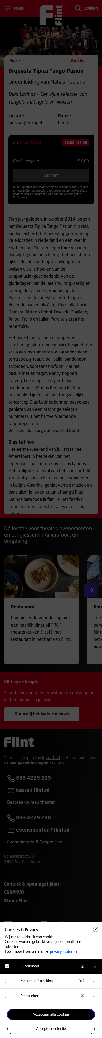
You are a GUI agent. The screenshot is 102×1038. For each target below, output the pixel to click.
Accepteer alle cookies (51, 1014)
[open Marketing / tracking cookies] (94, 982)
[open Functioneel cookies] (94, 967)
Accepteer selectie (51, 1028)
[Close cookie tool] (95, 929)
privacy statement (65, 951)
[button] (53, 966)
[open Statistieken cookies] (94, 996)
